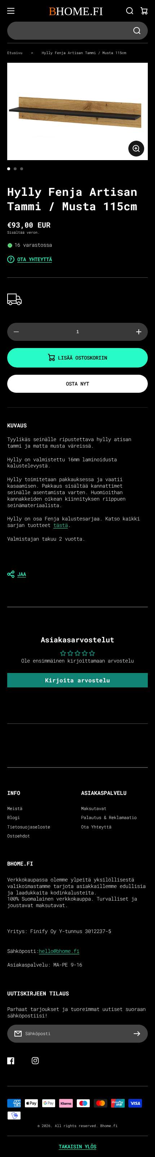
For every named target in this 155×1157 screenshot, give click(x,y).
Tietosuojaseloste (28, 827)
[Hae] (130, 11)
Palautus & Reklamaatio (109, 817)
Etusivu (14, 52)
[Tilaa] (139, 1034)
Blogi (13, 817)
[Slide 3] (21, 168)
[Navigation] (10, 10)
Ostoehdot (18, 836)
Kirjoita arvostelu (77, 680)
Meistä (14, 808)
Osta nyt (77, 383)
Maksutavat (93, 808)
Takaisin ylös (77, 1146)
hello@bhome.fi (59, 951)
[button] (77, 574)
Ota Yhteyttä (96, 827)
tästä (60, 525)
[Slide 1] (8, 168)
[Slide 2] (15, 168)
